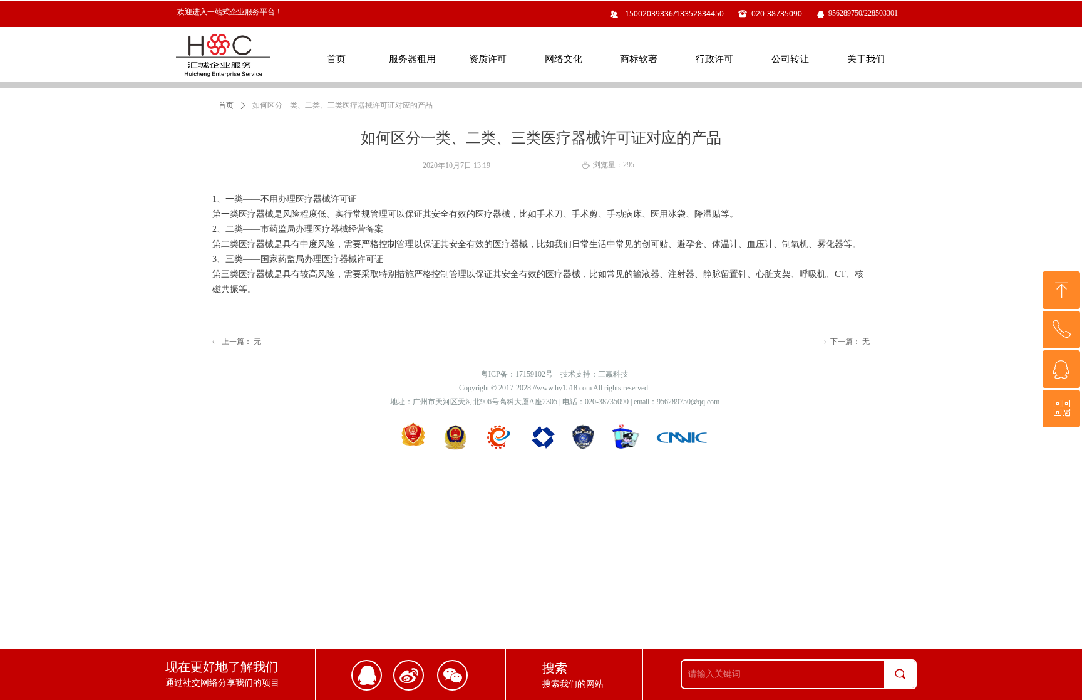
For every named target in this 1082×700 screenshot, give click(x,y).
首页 (226, 105)
